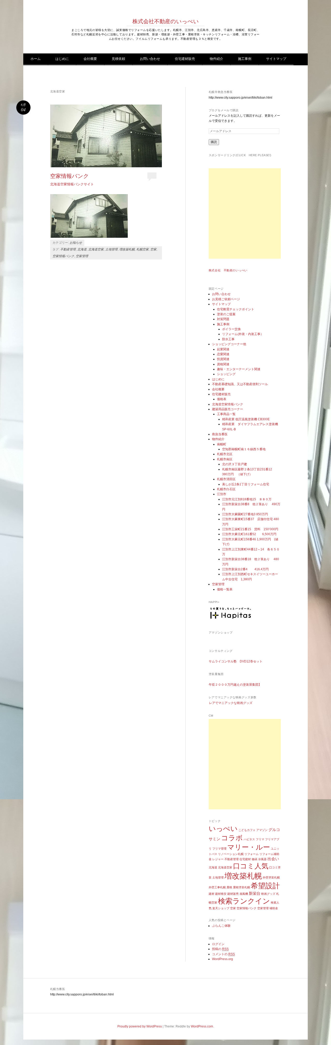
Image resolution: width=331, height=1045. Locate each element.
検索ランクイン (244, 901)
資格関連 (223, 364)
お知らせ (76, 242)
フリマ (260, 839)
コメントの (223, 954)
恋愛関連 (223, 354)
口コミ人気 (250, 866)
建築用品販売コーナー (227, 409)
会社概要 (90, 59)
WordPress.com (202, 1026)
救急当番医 (220, 434)
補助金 (273, 908)
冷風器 (262, 859)
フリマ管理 (219, 848)
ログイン (218, 944)
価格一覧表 (224, 589)
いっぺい (223, 829)
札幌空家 (142, 249)
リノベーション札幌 (231, 854)
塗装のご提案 (226, 314)
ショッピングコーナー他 (229, 344)
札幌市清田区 (226, 479)
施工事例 (244, 59)
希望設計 (265, 886)
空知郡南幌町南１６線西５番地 (244, 449)
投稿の (220, 949)
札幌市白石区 (226, 489)
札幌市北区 (224, 454)
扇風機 (243, 893)
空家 (153, 249)
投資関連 (223, 359)
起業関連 (223, 349)
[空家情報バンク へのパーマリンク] (106, 136)
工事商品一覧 (226, 414)
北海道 (82, 249)
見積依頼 (118, 59)
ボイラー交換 (231, 329)
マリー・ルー (248, 847)
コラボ (232, 838)
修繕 (254, 859)
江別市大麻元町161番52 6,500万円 (249, 534)
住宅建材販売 (185, 59)
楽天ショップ (220, 908)
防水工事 (228, 339)
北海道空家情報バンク (227, 404)
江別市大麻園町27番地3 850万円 (245, 514)
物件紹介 (216, 59)
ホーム (36, 59)
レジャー (218, 859)
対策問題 (223, 319)
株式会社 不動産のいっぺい (228, 270)
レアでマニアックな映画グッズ (230, 703)
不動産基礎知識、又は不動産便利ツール (240, 384)
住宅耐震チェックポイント (235, 309)
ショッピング (226, 374)
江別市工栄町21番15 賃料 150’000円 (250, 529)
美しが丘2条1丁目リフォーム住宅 (245, 484)
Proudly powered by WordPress (139, 1026)
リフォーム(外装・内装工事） (243, 334)
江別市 (221, 494)
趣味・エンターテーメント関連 (238, 369)
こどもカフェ (246, 830)
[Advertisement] (254, 213)
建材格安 (221, 893)
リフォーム (251, 854)
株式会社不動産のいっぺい (165, 21)
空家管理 (82, 256)
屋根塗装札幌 (241, 887)
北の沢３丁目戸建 (234, 464)
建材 (211, 893)
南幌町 (221, 444)
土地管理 (111, 249)
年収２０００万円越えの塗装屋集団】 (235, 684)
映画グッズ (268, 893)
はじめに (62, 59)
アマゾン (262, 830)
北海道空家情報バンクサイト (72, 184)
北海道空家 (96, 249)
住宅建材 (245, 859)
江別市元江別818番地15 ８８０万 (247, 499)
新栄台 (254, 893)
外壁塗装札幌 (271, 877)
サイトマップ (276, 59)
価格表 (221, 399)
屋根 (229, 887)
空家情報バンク (69, 175)
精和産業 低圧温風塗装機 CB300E (246, 419)
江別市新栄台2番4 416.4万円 (245, 569)
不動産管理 (68, 249)
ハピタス (249, 839)
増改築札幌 (127, 249)
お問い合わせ (150, 59)
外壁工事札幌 (217, 887)
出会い (273, 859)
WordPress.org (222, 959)
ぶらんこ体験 (221, 926)
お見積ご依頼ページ (226, 299)
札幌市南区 (224, 459)
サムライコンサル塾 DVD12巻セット (235, 661)
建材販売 (233, 893)
